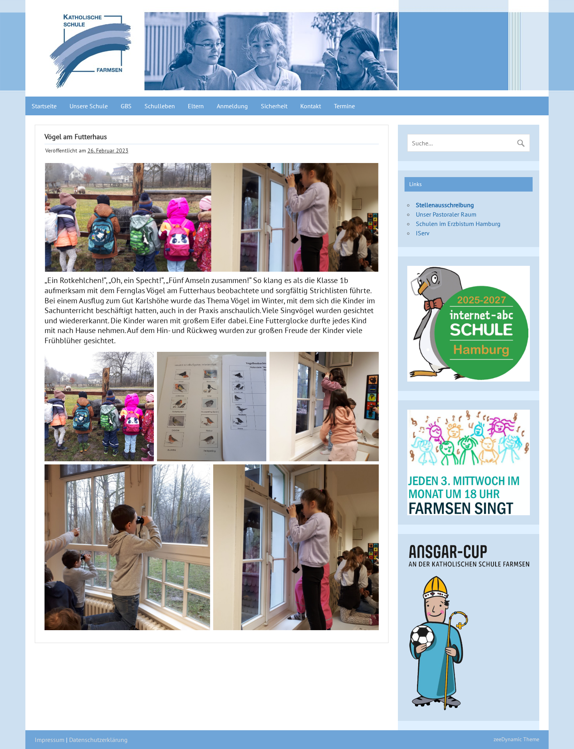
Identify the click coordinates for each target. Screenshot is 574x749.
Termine (344, 106)
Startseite (44, 106)
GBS (126, 106)
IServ (423, 233)
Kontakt (310, 106)
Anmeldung (232, 106)
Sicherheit (274, 106)
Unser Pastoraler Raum (446, 214)
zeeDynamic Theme (516, 739)
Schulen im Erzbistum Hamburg (458, 224)
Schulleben (159, 106)
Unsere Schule (89, 106)
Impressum (49, 740)
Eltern (196, 106)
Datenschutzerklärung (98, 740)
